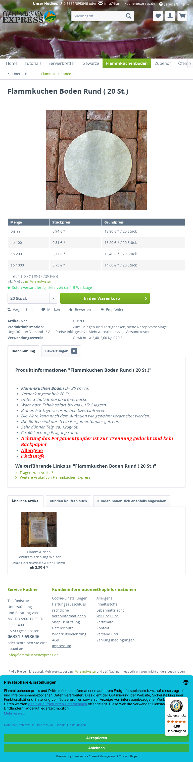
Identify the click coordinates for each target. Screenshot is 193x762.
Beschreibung (23, 351)
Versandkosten (85, 671)
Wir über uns (107, 616)
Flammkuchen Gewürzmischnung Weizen (39, 554)
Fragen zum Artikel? (36, 472)
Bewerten (83, 309)
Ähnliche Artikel (25, 501)
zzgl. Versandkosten (37, 281)
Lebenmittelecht (110, 610)
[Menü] (185, 700)
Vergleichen (22, 309)
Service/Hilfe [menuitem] (174, 4)
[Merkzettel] (158, 16)
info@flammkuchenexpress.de (129, 3)
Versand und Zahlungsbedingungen (115, 637)
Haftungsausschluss (69, 604)
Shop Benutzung (66, 622)
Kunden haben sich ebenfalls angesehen (131, 501)
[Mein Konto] (170, 16)
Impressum (61, 645)
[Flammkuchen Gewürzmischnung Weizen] (39, 529)
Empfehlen (114, 309)
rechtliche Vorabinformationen (69, 613)
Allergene (104, 598)
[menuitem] (102, 16)
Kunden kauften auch (68, 501)
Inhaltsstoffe (107, 604)
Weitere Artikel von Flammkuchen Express (54, 477)
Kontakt (102, 628)
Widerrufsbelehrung (69, 634)
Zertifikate (104, 622)
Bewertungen (60, 351)
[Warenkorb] (182, 16)
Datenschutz (62, 628)
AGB (55, 640)
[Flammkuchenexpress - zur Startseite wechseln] (29, 33)
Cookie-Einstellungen (69, 598)
